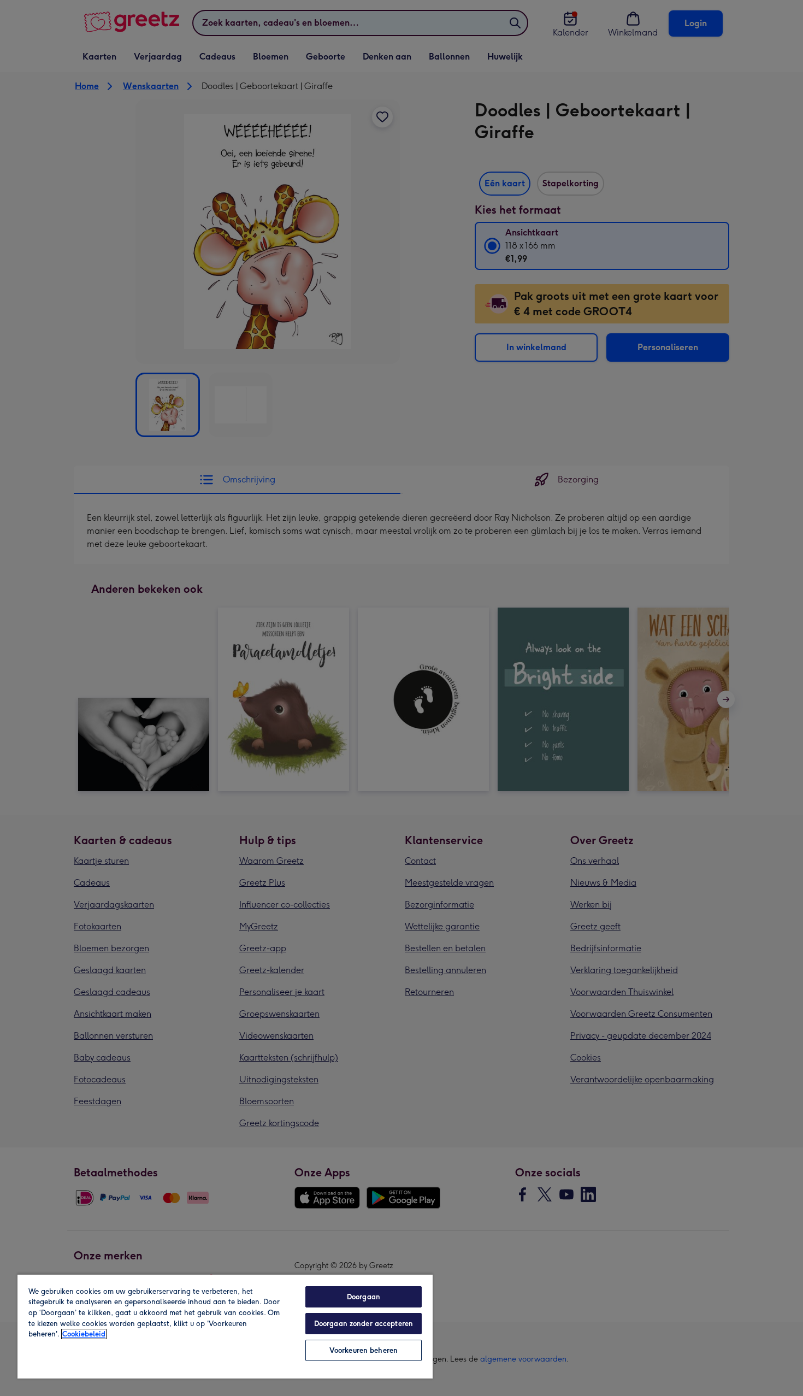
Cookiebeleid (83, 1334)
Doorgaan (363, 1297)
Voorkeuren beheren (363, 1350)
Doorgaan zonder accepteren (363, 1324)
